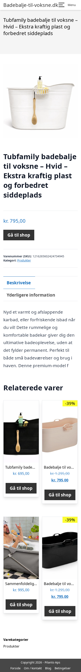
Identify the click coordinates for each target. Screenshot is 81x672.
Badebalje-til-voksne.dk (30, 5)
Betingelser (63, 668)
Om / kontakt (33, 668)
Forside (15, 668)
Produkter (24, 260)
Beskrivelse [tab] (19, 283)
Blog (48, 668)
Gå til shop (18, 235)
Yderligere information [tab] (31, 295)
